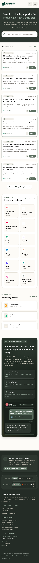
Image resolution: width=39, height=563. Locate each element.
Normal (15, 478)
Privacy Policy (5, 556)
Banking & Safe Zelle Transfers (10, 527)
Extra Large (28, 478)
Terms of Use (15, 556)
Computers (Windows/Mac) (9, 513)
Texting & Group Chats (7, 525)
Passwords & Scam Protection (9, 520)
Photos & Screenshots (7, 522)
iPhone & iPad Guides (7, 508)
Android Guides (6, 511)
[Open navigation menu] (35, 4)
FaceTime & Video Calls (8, 529)
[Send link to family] (27, 67)
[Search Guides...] (30, 4)
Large (21, 478)
